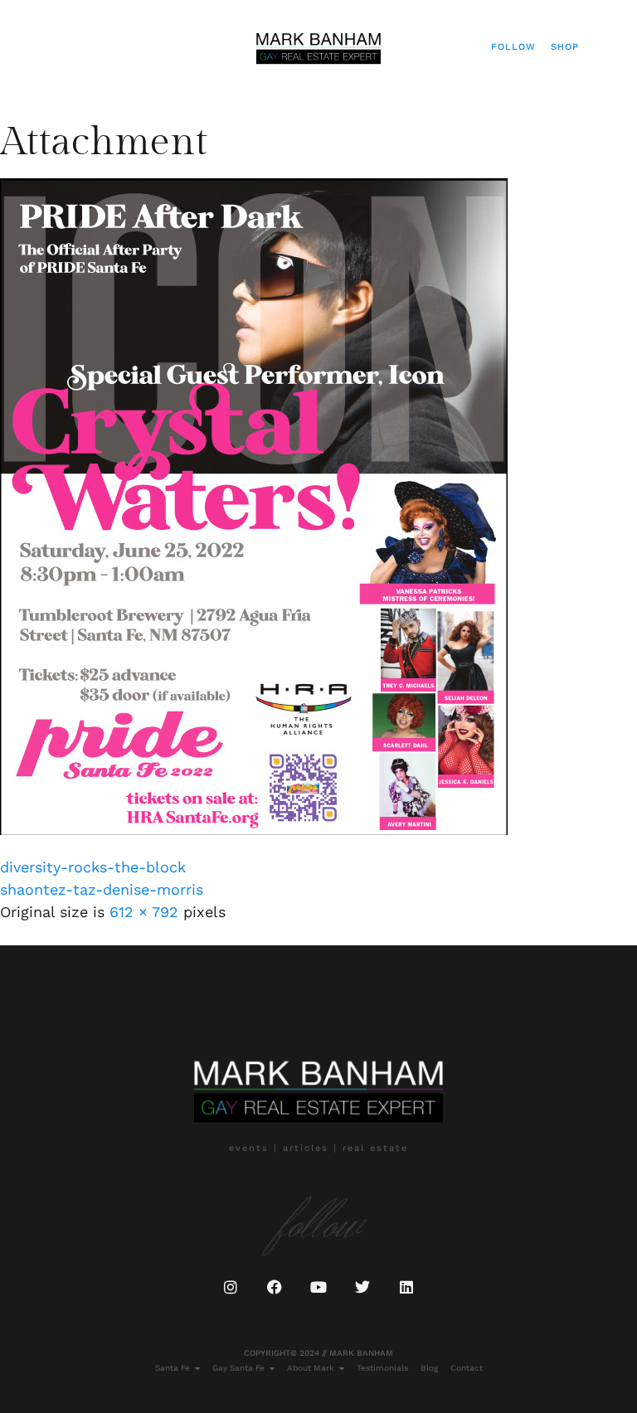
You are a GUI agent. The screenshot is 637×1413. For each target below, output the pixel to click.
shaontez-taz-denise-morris (101, 889)
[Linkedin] (406, 1286)
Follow (513, 46)
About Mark (310, 1367)
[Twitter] (362, 1286)
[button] (38, 47)
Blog (429, 1367)
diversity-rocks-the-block (93, 867)
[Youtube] (318, 1286)
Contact (466, 1367)
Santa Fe (172, 1367)
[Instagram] (230, 1286)
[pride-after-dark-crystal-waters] (254, 829)
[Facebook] (274, 1286)
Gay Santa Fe (238, 1367)
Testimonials (382, 1367)
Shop (565, 46)
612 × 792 (143, 911)
